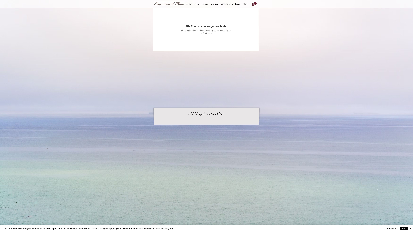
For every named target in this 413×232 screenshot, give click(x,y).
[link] (254, 4)
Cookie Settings (391, 228)
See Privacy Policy (167, 228)
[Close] (410, 228)
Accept (403, 228)
